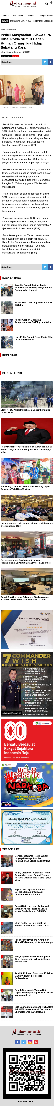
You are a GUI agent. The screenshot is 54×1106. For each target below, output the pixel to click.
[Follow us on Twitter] (23, 1042)
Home (3, 30)
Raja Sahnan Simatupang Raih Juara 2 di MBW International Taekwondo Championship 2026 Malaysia (34, 1009)
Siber (31, 1101)
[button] (51, 1)
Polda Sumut (11, 30)
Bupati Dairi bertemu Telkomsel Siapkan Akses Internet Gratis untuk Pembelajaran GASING (32, 908)
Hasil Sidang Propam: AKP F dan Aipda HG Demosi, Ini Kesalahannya (34, 941)
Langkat (31, 16)
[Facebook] (50, 62)
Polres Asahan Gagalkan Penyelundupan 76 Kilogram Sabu (33, 321)
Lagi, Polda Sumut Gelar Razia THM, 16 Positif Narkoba (34, 338)
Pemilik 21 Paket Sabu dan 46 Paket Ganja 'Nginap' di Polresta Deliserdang (34, 976)
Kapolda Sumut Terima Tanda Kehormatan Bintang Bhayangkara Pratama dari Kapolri (33, 287)
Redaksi (22, 1101)
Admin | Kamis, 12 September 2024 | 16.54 (15, 52)
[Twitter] (45, 62)
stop (16, 56)
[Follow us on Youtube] (35, 1042)
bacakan (7, 56)
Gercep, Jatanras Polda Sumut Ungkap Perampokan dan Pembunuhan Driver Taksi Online (32, 858)
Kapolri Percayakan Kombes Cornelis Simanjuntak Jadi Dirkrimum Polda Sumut (30, 892)
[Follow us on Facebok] (17, 1042)
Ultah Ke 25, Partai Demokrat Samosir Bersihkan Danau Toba (31, 924)
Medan (5, 16)
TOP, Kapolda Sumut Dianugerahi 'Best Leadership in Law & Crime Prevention (32, 959)
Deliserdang (18, 16)
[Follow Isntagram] (29, 1042)
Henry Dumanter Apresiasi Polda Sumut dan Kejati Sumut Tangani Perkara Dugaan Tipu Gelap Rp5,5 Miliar (26, 449)
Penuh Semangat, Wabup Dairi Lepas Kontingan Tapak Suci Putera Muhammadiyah (34, 992)
